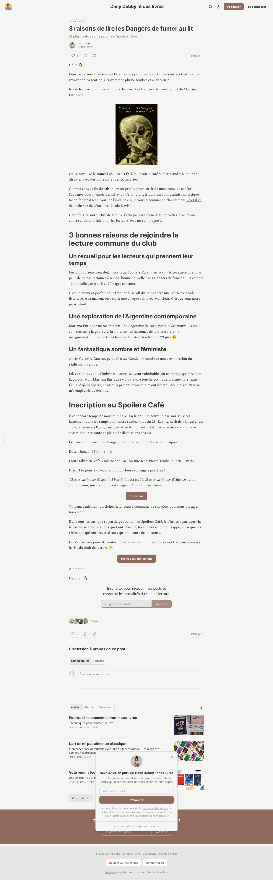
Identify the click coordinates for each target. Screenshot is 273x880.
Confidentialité (131, 853)
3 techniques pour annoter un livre (91, 723)
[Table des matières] (4, 440)
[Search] (210, 6)
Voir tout (78, 798)
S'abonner (234, 7)
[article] (136, 725)
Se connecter (257, 7)
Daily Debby (85, 43)
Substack (110, 872)
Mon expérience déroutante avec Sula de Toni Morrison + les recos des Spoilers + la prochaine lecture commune (114, 750)
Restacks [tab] (98, 661)
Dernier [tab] (90, 707)
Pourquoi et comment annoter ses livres (103, 718)
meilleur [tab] (76, 707)
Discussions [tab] (105, 707)
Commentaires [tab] (80, 661)
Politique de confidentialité (154, 815)
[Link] (64, 239)
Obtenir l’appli (155, 863)
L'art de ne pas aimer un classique (97, 744)
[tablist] (87, 661)
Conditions (149, 853)
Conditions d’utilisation (155, 808)
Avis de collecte (168, 853)
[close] (172, 757)
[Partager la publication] (218, 6)
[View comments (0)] (85, 55)
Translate (77, 21)
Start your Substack (125, 863)
